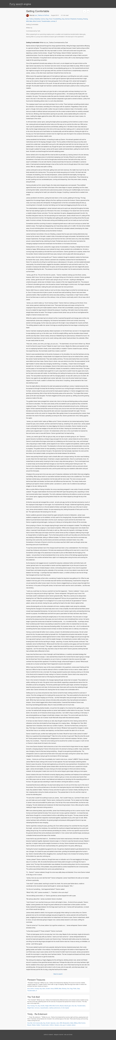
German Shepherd (70, 19)
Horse (52, 988)
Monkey (64, 988)
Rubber (34, 1025)
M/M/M (56, 988)
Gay (63, 19)
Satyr (78, 988)
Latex (57, 1023)
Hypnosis (53, 1023)
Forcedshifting (57, 19)
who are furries (68, 1034)
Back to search (58, 974)
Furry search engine (20, 4)
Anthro (32, 988)
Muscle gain (67, 1006)
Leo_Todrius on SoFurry (42, 15)
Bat (31, 1023)
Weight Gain (30, 1008)
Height (47, 1006)
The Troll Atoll (33, 996)
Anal (28, 988)
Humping (79, 19)
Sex (76, 1006)
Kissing (85, 19)
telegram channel (58, 1034)
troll (63, 1008)
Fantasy (37, 988)
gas (64, 1025)
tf (56, 21)
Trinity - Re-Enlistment (37, 1013)
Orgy (71, 988)
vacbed (69, 1025)
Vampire (57, 1025)
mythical (51, 1008)
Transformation (45, 21)
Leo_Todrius (30, 19)
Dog (47, 19)
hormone (37, 1008)
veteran (74, 1025)
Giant (43, 988)
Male (30, 21)
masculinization (44, 1008)
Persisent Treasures (36, 979)
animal (53, 21)
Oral (68, 988)
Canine (43, 19)
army (61, 1025)
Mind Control (37, 21)
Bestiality (37, 19)
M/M (27, 21)
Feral (50, 19)
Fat (36, 1006)
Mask (71, 1023)
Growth (48, 988)
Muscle (62, 1006)
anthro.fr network (48, 1034)
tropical (67, 1008)
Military (76, 1023)
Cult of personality (37, 1023)
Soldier (38, 1025)
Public (74, 988)
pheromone (57, 1008)
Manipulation (66, 1023)
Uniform (52, 1025)
